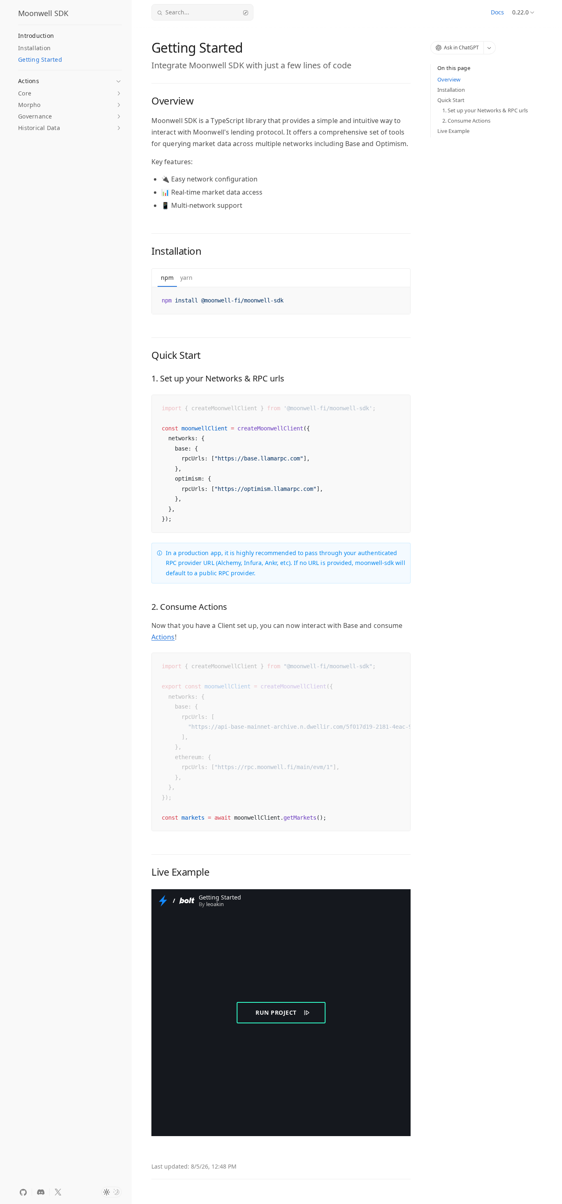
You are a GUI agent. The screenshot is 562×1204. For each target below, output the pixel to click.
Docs (497, 12)
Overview (448, 79)
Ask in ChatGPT (461, 47)
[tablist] (281, 278)
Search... (177, 12)
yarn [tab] (186, 277)
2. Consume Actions (466, 120)
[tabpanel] (281, 300)
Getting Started (40, 59)
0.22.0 (520, 12)
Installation (34, 48)
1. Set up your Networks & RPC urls (485, 110)
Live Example (453, 131)
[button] (70, 78)
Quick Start (450, 100)
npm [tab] (167, 277)
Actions (163, 637)
